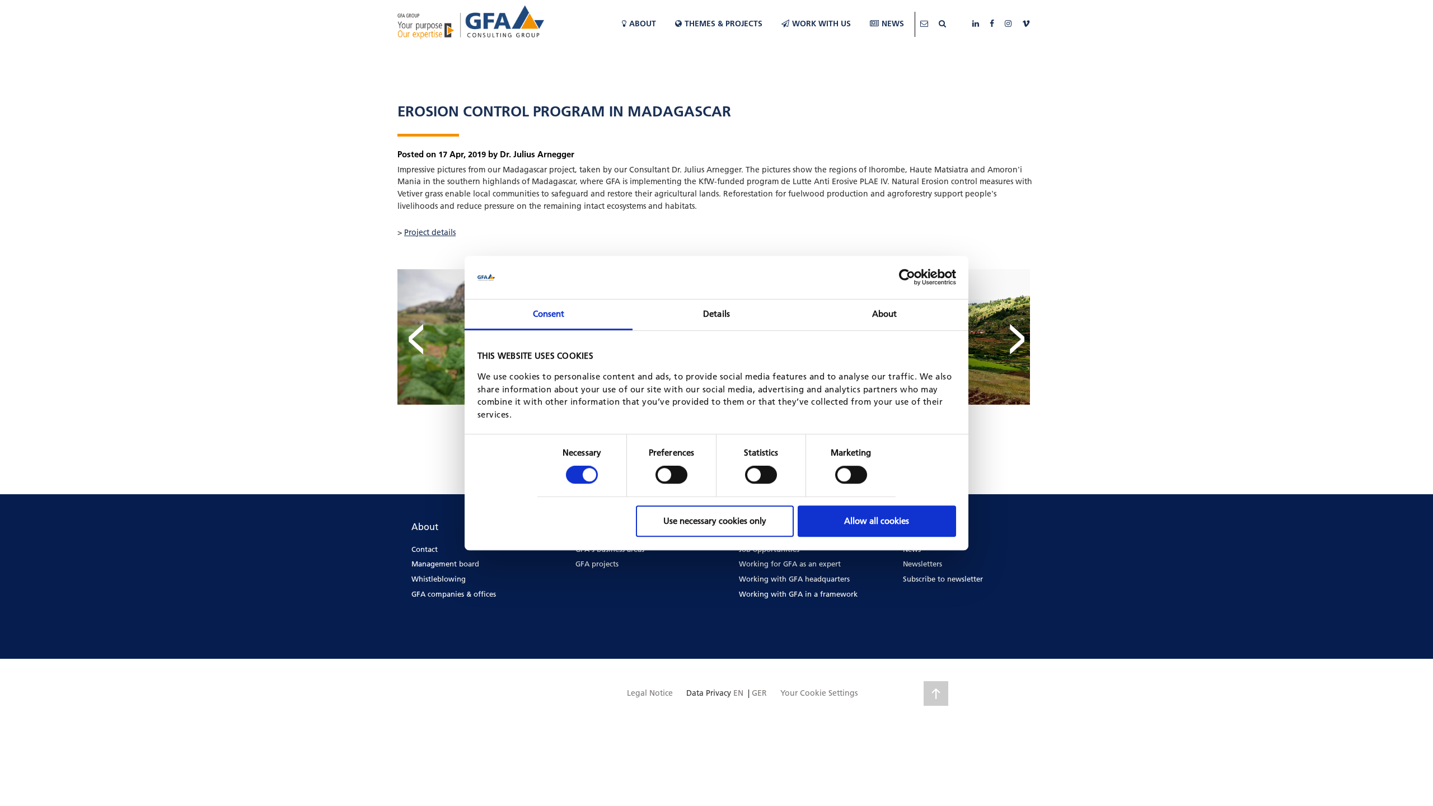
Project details (430, 232)
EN (738, 693)
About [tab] (884, 313)
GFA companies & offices (453, 593)
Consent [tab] (549, 313)
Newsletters (922, 563)
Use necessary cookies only (714, 521)
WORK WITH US (821, 23)
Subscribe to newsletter (943, 578)
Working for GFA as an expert (790, 563)
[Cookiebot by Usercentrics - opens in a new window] (907, 277)
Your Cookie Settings (819, 693)
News (893, 23)
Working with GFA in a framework (798, 593)
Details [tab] (716, 313)
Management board (445, 563)
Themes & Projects (723, 23)
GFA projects (597, 563)
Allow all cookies (876, 521)
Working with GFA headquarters (794, 578)
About (642, 23)
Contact (424, 549)
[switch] (671, 475)
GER (759, 693)
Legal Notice (650, 693)
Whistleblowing (438, 578)
